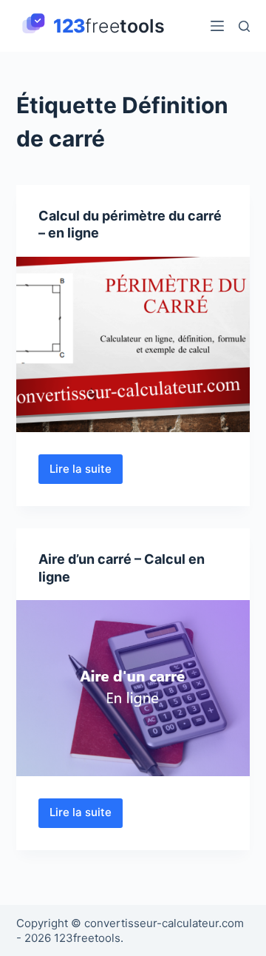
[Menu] (217, 26)
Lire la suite (86, 473)
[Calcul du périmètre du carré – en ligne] (133, 345)
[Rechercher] (244, 26)
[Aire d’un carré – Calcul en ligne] (133, 688)
